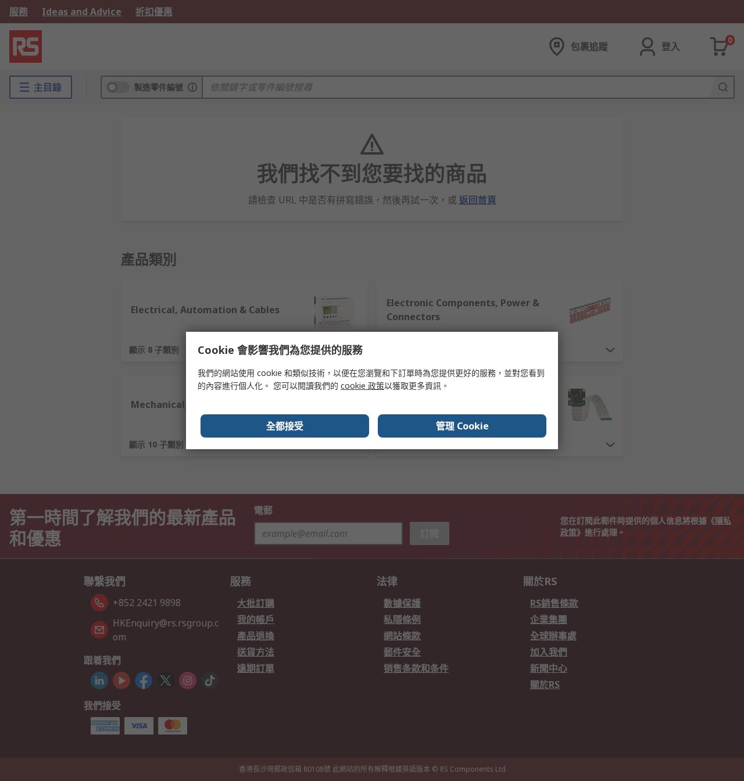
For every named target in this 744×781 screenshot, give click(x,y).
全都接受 (284, 426)
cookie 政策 (362, 385)
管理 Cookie (462, 426)
